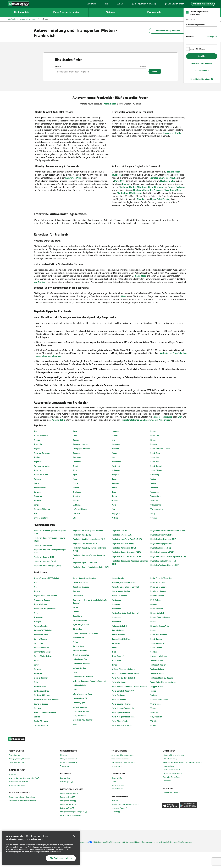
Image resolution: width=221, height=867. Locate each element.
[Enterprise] (18, 4)
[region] (41, 848)
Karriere (92, 4)
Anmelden (202, 56)
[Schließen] (74, 836)
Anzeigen (210, 36)
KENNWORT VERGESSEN (201, 63)
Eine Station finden (176, 3)
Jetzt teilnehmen (200, 70)
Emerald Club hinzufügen (200, 79)
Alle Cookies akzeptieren (61, 858)
